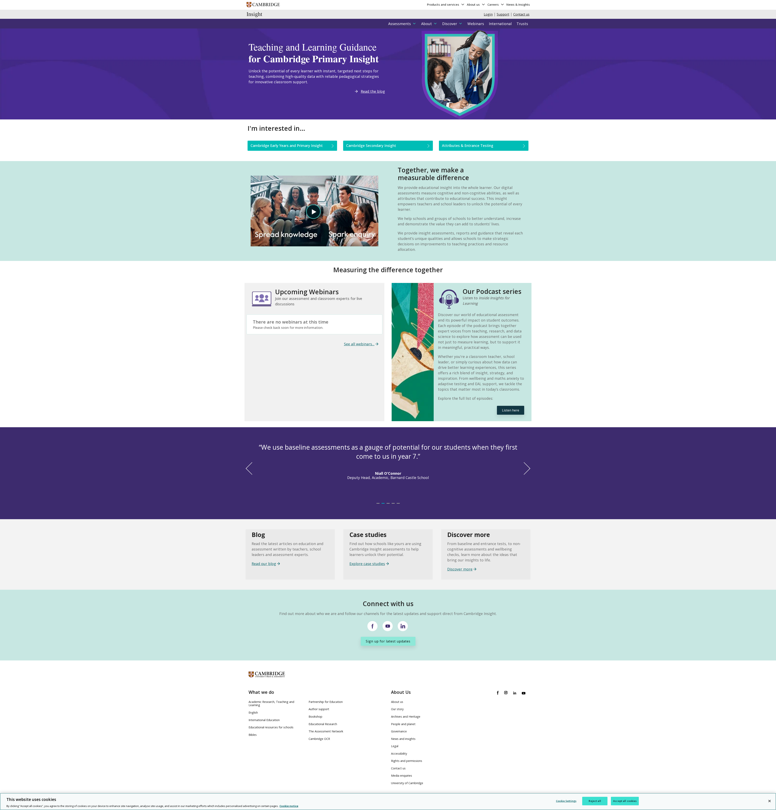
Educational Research (323, 724)
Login (488, 14)
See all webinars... (359, 344)
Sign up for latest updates (388, 641)
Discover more (459, 569)
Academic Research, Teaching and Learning (271, 703)
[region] (388, 801)
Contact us (521, 14)
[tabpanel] (388, 465)
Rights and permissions (406, 761)
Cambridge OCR (319, 739)
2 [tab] (386, 507)
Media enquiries (401, 775)
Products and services (443, 4)
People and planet (403, 724)
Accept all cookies (625, 801)
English (253, 712)
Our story (397, 709)
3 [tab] (391, 507)
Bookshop (315, 716)
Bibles (253, 735)
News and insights (403, 739)
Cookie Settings (566, 801)
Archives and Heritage (405, 716)
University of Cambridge (407, 783)
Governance (399, 731)
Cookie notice (288, 806)
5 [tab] (401, 507)
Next (524, 468)
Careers (493, 4)
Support (503, 14)
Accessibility (399, 753)
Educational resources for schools (271, 727)
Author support (319, 709)
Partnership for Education (326, 702)
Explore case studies (367, 563)
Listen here (510, 410)
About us (474, 4)
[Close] (769, 800)
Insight (254, 14)
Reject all (595, 801)
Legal (394, 746)
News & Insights (518, 4)
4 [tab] (396, 507)
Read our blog (264, 563)
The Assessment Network (326, 731)
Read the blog (373, 91)
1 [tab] (380, 507)
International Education (264, 720)
